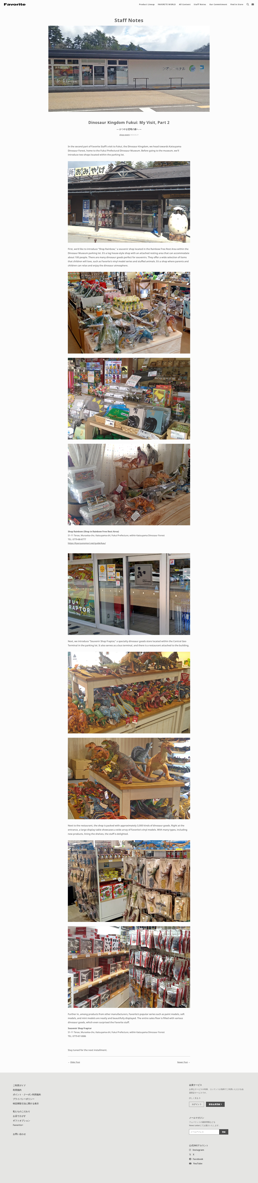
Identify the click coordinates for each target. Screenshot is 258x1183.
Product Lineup (147, 4)
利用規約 (17, 1089)
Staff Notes (200, 4)
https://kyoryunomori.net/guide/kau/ (87, 543)
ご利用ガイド (19, 1085)
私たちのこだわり (21, 1111)
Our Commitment (218, 4)
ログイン (196, 1104)
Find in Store (236, 4)
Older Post (75, 1062)
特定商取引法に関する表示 (26, 1103)
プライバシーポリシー (23, 1098)
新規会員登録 (215, 1104)
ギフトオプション (21, 1120)
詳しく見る (194, 1098)
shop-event (124, 134)
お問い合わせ (19, 1134)
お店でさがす (19, 1116)
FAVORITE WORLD (167, 4)
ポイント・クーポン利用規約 (27, 1094)
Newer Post (182, 1062)
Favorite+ (18, 1125)
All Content (185, 4)
